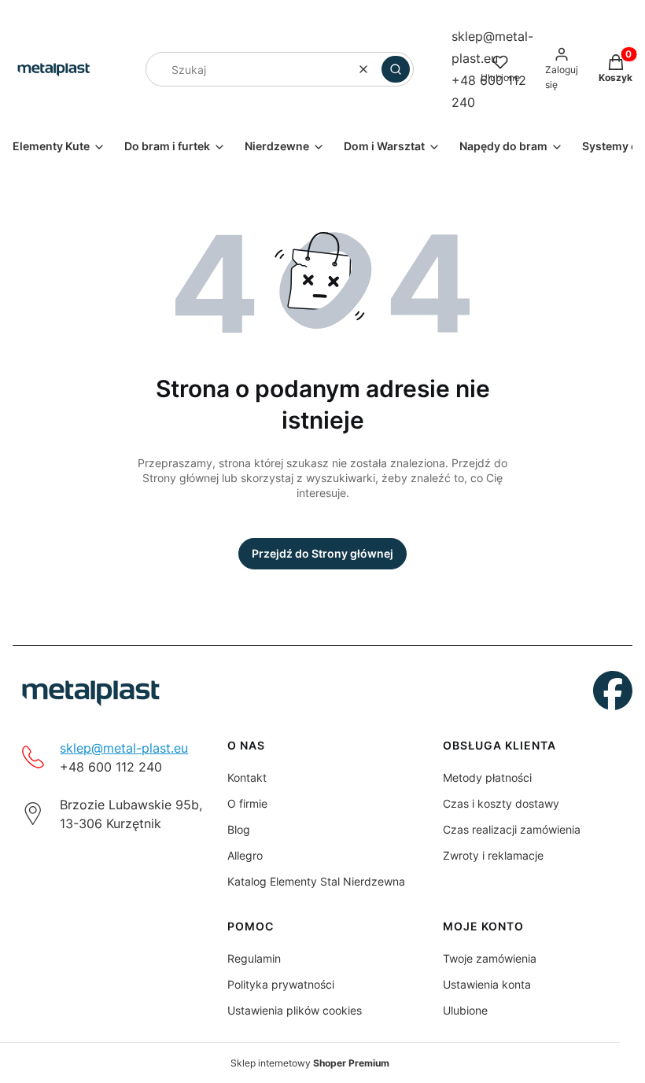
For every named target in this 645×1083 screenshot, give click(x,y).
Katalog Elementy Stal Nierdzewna (316, 881)
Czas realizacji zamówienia (511, 829)
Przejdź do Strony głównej (322, 553)
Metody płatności (487, 777)
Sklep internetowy (309, 1063)
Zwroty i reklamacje (493, 855)
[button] (395, 69)
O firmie (247, 803)
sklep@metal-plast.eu (124, 748)
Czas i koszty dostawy (501, 803)
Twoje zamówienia (489, 958)
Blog (238, 829)
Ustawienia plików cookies (294, 1010)
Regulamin (254, 958)
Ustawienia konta (487, 984)
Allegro (245, 855)
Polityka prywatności (280, 984)
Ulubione (465, 1010)
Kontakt (247, 777)
